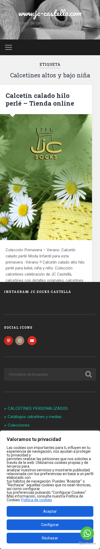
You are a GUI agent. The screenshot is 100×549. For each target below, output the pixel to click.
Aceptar (50, 511)
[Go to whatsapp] (87, 533)
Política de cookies (36, 500)
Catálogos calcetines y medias (35, 416)
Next (85, 177)
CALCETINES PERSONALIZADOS (38, 408)
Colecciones (19, 425)
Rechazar (50, 538)
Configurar (50, 525)
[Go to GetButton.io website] (87, 543)
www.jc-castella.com (50, 12)
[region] (50, 490)
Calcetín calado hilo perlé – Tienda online (40, 99)
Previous (7, 177)
